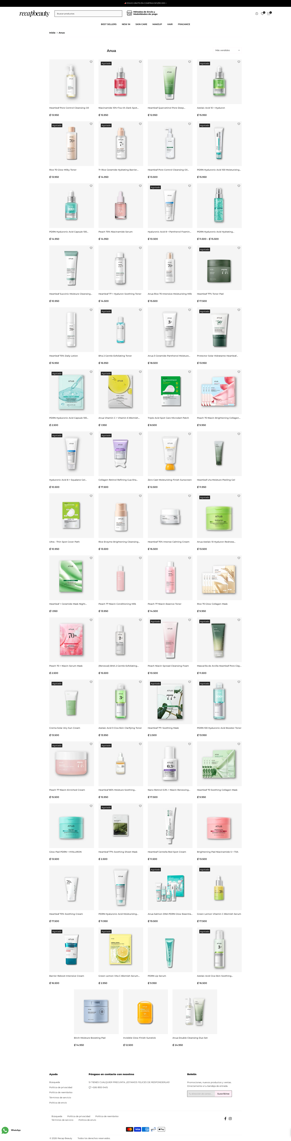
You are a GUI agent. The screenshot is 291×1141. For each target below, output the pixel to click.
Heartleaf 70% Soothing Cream (66, 914)
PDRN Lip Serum (157, 976)
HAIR (170, 24)
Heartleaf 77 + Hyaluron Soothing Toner (120, 293)
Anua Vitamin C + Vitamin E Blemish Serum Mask (118, 418)
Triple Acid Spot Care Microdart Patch (168, 418)
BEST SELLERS (109, 24)
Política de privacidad (60, 1087)
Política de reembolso (60, 1092)
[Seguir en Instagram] (230, 1119)
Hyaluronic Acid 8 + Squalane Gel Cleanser (67, 479)
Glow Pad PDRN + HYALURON (65, 851)
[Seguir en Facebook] (225, 1119)
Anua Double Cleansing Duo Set (190, 1037)
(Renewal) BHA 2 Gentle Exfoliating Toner (118, 665)
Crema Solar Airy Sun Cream (64, 728)
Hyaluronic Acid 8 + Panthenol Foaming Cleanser (169, 231)
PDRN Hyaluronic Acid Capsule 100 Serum (68, 231)
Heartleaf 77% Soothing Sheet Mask (118, 851)
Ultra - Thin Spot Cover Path (64, 541)
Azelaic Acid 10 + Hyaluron (211, 107)
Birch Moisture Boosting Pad (89, 1037)
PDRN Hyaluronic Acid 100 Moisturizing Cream (218, 169)
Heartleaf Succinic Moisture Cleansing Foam (70, 293)
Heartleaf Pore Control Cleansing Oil (69, 107)
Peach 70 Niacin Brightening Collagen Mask (218, 418)
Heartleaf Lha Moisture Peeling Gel (216, 479)
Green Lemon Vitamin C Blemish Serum (219, 914)
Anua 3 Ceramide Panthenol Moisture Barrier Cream (168, 355)
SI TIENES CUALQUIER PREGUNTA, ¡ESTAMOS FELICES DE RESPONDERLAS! (129, 1082)
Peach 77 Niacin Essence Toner (164, 604)
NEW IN (126, 24)
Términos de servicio (60, 1097)
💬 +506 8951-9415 (98, 1087)
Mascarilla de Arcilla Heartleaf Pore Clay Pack (218, 665)
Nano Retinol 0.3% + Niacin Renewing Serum (168, 790)
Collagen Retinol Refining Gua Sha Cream (117, 479)
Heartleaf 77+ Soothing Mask (163, 728)
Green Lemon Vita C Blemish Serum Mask (118, 976)
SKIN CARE (141, 24)
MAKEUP (157, 24)
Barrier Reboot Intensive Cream (66, 976)
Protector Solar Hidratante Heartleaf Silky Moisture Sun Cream (216, 355)
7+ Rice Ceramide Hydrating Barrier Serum (118, 169)
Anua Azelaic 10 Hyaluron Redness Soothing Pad (215, 541)
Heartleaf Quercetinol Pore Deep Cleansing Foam (166, 107)
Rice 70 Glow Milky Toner (63, 169)
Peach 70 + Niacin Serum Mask (66, 665)
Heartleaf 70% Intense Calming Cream (168, 541)
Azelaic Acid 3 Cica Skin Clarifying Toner (120, 728)
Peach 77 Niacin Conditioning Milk (117, 604)
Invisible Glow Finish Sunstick (139, 1037)
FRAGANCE (184, 24)
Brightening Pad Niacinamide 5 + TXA (217, 851)
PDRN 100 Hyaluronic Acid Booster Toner (219, 728)
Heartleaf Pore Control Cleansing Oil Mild (167, 169)
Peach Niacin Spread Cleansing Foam (168, 665)
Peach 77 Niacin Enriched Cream (67, 790)
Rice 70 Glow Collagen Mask (212, 604)
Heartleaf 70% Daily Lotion (63, 355)
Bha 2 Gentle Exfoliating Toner (115, 355)
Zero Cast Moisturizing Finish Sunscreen (170, 479)
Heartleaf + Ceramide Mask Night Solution (67, 604)
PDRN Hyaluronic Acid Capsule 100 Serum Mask (68, 418)
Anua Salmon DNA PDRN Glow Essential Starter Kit (170, 914)
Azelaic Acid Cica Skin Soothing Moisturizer (214, 976)
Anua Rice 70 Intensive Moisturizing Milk (170, 293)
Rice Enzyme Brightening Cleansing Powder (118, 541)
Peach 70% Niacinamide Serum (116, 231)
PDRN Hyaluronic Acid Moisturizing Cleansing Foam (118, 914)
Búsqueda (54, 1082)
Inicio (52, 32)
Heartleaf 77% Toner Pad (210, 293)
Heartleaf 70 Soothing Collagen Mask (217, 790)
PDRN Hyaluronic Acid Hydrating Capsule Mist (215, 231)
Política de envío (58, 1102)
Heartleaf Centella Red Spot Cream (167, 851)
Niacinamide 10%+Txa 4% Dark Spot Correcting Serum (118, 107)
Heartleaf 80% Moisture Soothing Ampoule (117, 790)
